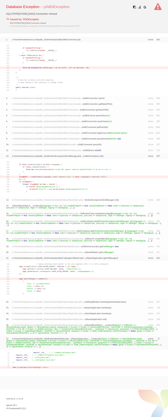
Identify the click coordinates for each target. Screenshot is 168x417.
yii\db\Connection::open (93, 98)
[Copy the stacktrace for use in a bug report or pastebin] (134, 7)
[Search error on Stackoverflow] (139, 7)
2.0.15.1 (22, 408)
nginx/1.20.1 (11, 405)
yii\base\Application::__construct (85, 339)
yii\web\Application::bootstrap (97, 313)
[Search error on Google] (145, 7)
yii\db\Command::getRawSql (94, 127)
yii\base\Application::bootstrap (97, 308)
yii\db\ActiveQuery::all (92, 156)
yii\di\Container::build (89, 221)
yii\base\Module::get (93, 252)
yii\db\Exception (57, 7)
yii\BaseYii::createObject (95, 239)
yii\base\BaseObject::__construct (26, 206)
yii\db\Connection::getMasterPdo (97, 104)
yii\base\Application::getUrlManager (101, 258)
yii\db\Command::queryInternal (95, 139)
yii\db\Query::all (90, 150)
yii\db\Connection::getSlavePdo (93, 110)
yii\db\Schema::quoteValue (94, 116)
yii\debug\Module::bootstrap (96, 302)
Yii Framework (12, 408)
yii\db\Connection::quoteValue (95, 121)
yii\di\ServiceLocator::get (92, 246)
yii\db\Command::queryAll (89, 144)
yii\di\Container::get (85, 231)
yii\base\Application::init (95, 319)
